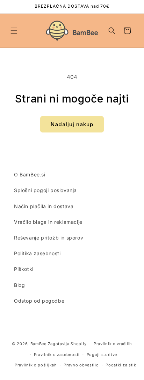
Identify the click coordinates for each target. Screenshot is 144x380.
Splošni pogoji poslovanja (45, 190)
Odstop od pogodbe (39, 301)
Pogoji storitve (102, 354)
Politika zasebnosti (37, 253)
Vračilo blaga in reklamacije (48, 222)
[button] (14, 30)
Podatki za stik (121, 365)
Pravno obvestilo (81, 365)
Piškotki (24, 269)
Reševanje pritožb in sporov (48, 238)
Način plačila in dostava (43, 206)
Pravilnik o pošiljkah (36, 365)
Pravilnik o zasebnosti (57, 354)
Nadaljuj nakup (72, 124)
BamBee (38, 343)
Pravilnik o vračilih (113, 343)
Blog (19, 285)
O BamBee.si (29, 174)
